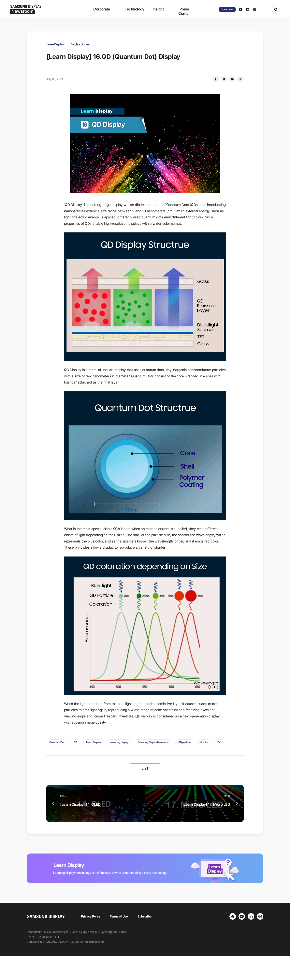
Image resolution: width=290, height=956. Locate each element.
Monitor (203, 742)
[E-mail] (232, 79)
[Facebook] (215, 79)
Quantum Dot (57, 742)
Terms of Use (119, 916)
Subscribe (145, 916)
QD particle (184, 742)
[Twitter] (224, 79)
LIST (145, 768)
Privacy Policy (90, 916)
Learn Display (93, 742)
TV (219, 742)
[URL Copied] (240, 79)
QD (75, 742)
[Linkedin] (251, 916)
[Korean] (260, 916)
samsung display (119, 742)
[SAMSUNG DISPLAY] (232, 916)
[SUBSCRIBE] (227, 9)
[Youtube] (242, 916)
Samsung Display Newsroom (153, 742)
